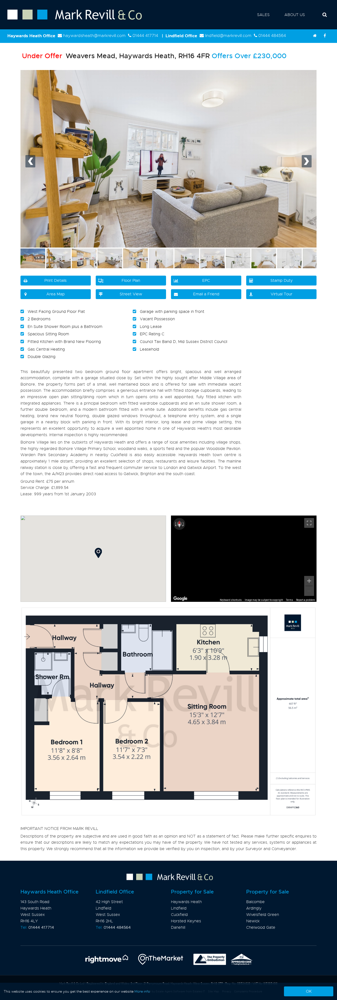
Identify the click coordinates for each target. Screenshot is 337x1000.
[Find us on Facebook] (325, 36)
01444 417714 (145, 35)
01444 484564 (272, 35)
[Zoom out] (309, 591)
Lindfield (179, 908)
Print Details (55, 280)
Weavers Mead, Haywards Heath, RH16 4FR (116, 56)
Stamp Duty (281, 280)
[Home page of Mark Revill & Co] (71, 20)
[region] (244, 559)
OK (309, 991)
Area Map (55, 294)
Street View (131, 294)
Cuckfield (179, 914)
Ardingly (254, 908)
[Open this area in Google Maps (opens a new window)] (180, 598)
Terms (289, 600)
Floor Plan (131, 280)
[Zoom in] (309, 581)
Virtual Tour (281, 294)
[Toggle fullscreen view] (309, 523)
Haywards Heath (186, 901)
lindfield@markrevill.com (228, 35)
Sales (263, 14)
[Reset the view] (179, 524)
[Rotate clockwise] (183, 524)
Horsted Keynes (186, 921)
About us (294, 14)
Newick (253, 921)
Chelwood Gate (260, 927)
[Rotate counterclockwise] (175, 524)
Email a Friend (206, 294)
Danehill (178, 927)
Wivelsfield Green (262, 914)
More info (142, 991)
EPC (206, 280)
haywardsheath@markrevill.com (94, 35)
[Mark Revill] (315, 36)
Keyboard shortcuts (231, 600)
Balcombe (255, 901)
